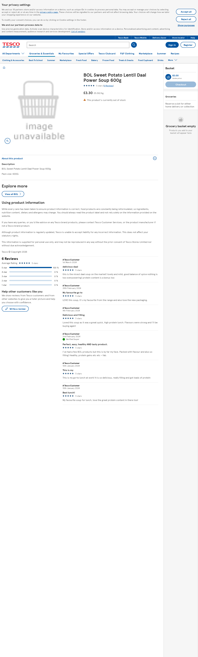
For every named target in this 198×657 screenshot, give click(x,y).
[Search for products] (134, 45)
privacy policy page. (49, 12)
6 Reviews (108, 85)
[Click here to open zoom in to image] (7, 141)
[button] (123, 38)
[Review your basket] (168, 77)
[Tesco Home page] (11, 45)
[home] (4, 67)
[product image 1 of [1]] (39, 109)
